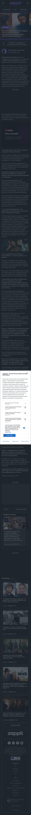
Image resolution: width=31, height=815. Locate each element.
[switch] (24, 407)
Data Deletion (6, 441)
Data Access (15, 441)
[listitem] (15, 403)
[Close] (27, 373)
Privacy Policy (24, 441)
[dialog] (15, 407)
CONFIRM (9, 435)
